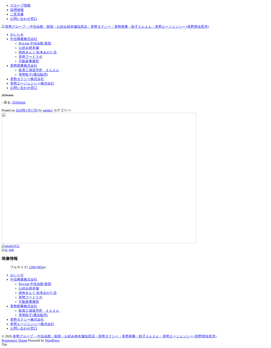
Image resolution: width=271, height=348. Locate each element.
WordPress (52, 340)
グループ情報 (20, 5)
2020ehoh (18, 102)
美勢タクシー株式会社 (27, 79)
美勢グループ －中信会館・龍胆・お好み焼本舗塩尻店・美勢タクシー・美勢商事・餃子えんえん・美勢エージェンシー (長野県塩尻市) (114, 336)
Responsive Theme (14, 340)
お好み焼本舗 (29, 48)
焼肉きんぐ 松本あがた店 (38, 52)
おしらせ (17, 34)
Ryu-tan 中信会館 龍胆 (35, 43)
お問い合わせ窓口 (23, 19)
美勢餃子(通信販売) (33, 74)
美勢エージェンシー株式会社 (32, 83)
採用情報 (17, 10)
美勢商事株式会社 (23, 65)
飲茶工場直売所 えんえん (39, 70)
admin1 (48, 110)
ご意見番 (17, 14)
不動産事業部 (29, 61)
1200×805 (36, 267)
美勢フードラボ (30, 56)
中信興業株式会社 (23, 39)
